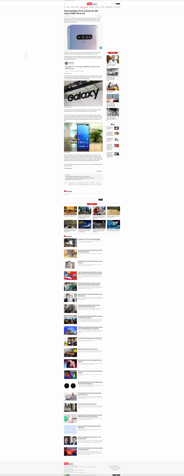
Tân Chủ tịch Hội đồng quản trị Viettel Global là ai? (90, 338)
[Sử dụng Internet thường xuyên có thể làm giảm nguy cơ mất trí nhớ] (70, 396)
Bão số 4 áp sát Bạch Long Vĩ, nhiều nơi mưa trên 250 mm (113, 217)
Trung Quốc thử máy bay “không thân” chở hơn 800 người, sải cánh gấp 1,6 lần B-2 (111, 119)
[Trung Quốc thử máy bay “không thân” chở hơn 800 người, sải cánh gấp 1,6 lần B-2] (113, 112)
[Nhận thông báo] (112, 3)
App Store (114, 475)
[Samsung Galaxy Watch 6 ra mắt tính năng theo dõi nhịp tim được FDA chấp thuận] (70, 385)
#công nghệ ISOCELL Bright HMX (83, 184)
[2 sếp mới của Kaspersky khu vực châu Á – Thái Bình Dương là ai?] (70, 440)
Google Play (118, 475)
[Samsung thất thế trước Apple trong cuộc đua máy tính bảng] (70, 374)
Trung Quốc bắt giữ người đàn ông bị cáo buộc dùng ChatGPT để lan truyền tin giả (89, 305)
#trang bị (91, 184)
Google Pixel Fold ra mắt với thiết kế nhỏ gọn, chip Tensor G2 (110, 140)
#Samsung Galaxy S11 (72, 182)
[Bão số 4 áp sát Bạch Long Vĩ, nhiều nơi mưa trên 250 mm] (113, 210)
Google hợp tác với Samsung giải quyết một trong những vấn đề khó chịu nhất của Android (90, 415)
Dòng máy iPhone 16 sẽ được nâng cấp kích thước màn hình (90, 360)
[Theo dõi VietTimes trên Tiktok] (117, 469)
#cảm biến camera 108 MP (80, 182)
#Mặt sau (100, 184)
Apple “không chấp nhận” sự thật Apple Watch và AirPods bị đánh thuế (78, 176)
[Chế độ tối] (114, 3)
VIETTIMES (92, 3)
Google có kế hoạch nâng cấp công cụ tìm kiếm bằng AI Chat (89, 426)
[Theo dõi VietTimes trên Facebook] (112, 469)
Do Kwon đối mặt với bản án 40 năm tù (87, 404)
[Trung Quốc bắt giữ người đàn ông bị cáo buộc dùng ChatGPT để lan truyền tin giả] (70, 308)
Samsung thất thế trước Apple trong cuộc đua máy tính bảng (90, 371)
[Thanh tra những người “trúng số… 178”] (113, 86)
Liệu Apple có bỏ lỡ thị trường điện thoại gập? (110, 127)
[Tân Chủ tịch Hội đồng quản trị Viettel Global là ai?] (70, 341)
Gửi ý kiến (100, 199)
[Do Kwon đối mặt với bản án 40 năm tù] (70, 407)
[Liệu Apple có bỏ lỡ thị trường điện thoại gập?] (116, 128)
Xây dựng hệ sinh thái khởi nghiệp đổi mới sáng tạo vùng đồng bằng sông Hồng (90, 316)
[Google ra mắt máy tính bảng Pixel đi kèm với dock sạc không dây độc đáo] (116, 133)
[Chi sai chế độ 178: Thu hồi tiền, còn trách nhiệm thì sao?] (113, 59)
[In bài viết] (97, 16)
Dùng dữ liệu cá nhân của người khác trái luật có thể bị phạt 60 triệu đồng (113, 230)
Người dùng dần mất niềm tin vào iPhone (88, 349)
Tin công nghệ (68, 236)
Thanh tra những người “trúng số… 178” (111, 92)
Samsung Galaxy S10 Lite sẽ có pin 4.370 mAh (74, 179)
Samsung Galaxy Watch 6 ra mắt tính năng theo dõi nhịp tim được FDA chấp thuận (90, 382)
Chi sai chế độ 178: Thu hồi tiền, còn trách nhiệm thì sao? (111, 65)
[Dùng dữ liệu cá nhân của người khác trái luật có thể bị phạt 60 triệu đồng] (113, 224)
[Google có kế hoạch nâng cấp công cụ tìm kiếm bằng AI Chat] (70, 429)
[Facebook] (26, 53)
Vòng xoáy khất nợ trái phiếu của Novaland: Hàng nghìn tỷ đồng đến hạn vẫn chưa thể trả (84, 217)
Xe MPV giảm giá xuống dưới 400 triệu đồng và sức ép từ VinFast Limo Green (111, 79)
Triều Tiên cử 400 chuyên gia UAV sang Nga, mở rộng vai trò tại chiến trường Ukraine (99, 230)
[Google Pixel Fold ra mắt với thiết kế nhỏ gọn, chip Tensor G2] (116, 139)
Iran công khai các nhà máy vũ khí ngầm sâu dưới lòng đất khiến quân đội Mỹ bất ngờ (70, 230)
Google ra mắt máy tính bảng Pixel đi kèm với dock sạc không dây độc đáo (110, 134)
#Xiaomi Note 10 (98, 182)
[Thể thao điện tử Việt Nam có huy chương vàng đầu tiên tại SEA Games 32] (70, 451)
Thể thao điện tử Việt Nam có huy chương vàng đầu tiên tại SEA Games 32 (90, 448)
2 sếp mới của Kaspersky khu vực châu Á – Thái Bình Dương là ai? (89, 437)
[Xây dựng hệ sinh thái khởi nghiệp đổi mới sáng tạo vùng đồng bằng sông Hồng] (70, 319)
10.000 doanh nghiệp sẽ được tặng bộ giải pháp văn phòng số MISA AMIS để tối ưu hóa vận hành (90, 327)
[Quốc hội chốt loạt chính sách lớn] (70, 210)
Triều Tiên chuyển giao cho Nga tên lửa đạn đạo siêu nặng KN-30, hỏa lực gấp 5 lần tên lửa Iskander (111, 105)
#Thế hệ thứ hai (92, 182)
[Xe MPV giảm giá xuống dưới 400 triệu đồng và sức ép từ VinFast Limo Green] (113, 72)
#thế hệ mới (87, 182)
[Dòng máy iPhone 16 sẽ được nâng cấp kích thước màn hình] (70, 363)
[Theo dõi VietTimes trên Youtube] (115, 469)
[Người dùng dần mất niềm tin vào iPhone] (70, 352)
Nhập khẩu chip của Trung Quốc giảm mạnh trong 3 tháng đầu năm (90, 295)
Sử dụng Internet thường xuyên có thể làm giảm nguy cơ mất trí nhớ (89, 393)
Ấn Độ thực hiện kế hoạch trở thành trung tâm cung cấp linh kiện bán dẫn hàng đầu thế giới (110, 154)
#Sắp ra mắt (70, 184)
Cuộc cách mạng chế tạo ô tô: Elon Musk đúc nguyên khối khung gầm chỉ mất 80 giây (99, 217)
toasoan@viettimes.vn (115, 465)
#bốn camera (95, 184)
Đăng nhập (118, 3)
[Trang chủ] (64, 7)
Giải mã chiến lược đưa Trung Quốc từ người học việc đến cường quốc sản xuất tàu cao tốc (84, 230)
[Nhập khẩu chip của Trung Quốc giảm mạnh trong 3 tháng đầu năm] (70, 297)
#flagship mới (75, 184)
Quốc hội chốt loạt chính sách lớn (69, 216)
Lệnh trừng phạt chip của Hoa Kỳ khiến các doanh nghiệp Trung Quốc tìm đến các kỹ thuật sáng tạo (110, 147)
